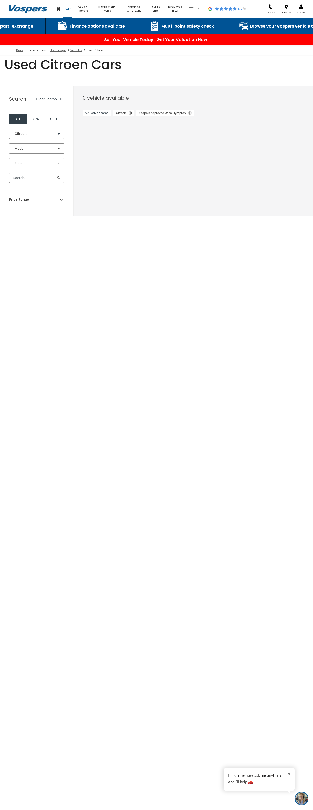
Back (19, 50)
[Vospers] (28, 9)
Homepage (58, 50)
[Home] (58, 9)
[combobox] (36, 134)
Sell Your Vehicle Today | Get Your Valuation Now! (156, 39)
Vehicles (76, 50)
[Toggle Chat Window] (301, 798)
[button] (51, 134)
